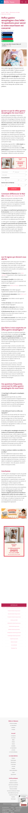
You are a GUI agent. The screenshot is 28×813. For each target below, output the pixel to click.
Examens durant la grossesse (14, 629)
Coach (13, 772)
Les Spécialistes (13, 725)
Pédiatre (13, 758)
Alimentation (13, 762)
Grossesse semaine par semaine (13, 791)
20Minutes (11, 810)
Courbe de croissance (13, 795)
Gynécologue (13, 760)
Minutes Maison (17, 810)
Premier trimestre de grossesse (14, 611)
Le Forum (13, 750)
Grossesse (13, 738)
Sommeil (13, 766)
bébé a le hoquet (14, 286)
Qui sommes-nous (5, 807)
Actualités (13, 746)
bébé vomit (23, 294)
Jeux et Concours (13, 780)
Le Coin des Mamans (13, 752)
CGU (13, 809)
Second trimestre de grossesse (14, 614)
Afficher (8, 46)
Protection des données (6, 809)
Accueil (2, 12)
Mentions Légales (19, 807)
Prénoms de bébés (13, 789)
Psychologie (13, 764)
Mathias (4, 31)
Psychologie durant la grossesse (14, 635)
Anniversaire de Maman (7, 183)
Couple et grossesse (14, 639)
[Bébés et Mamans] (10, 1)
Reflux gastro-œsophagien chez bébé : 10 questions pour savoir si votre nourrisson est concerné (13, 23)
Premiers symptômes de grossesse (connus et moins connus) (14, 607)
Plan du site (18, 809)
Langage (13, 768)
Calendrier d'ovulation (13, 783)
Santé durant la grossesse (14, 626)
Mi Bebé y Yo (4, 810)
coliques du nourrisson (14, 195)
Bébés (7, 12)
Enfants (13, 742)
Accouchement (5, 178)
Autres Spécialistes (13, 770)
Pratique (13, 729)
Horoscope (13, 799)
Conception (13, 736)
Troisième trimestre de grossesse (14, 617)
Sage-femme (13, 774)
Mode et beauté (14, 642)
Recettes (13, 797)
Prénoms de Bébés (13, 723)
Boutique (13, 727)
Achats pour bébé (14, 620)
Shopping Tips (14, 648)
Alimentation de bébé (15, 12)
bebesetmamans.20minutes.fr (8, 804)
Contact (12, 807)
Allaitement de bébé (5, 14)
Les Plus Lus (14, 605)
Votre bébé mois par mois (13, 793)
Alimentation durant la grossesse (14, 623)
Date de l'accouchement (13, 785)
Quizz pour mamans (13, 787)
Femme (13, 744)
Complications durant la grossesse (14, 632)
